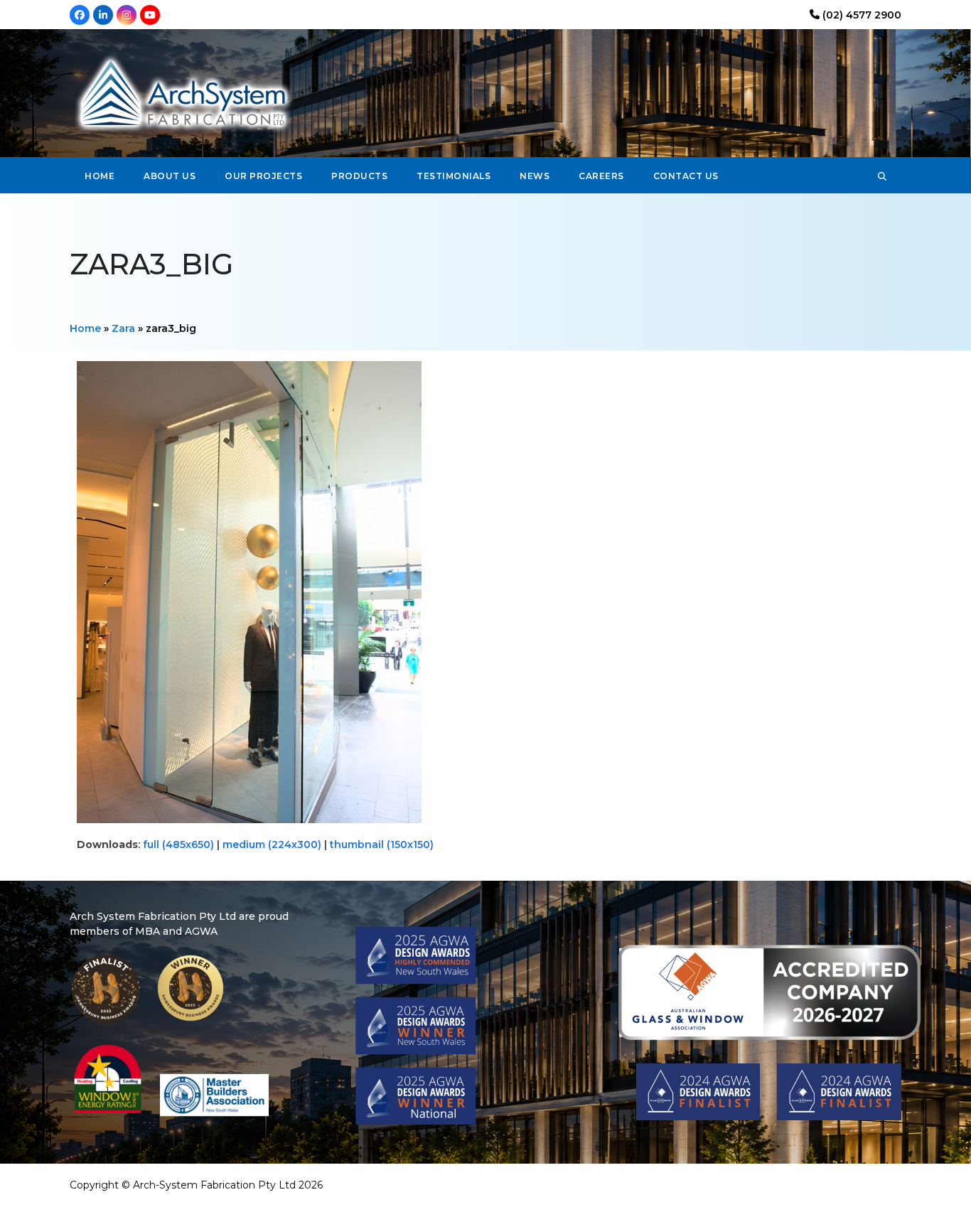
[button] (882, 175)
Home (85, 328)
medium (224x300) (271, 844)
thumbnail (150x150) (382, 844)
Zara (123, 328)
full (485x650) (178, 844)
